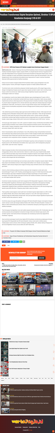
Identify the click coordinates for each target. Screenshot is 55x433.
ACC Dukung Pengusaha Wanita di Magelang (9, 282)
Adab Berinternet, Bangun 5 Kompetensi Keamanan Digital (19, 342)
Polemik (31, 378)
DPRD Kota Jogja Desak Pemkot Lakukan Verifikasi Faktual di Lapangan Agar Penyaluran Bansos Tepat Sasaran (29, 403)
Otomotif (28, 378)
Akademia (2, 378)
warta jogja (30, 430)
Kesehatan (17, 378)
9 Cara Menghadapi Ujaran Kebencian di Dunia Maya (18, 362)
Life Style (21, 378)
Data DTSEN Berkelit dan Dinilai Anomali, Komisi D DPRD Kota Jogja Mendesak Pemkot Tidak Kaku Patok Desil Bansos (30, 397)
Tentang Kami (25, 427)
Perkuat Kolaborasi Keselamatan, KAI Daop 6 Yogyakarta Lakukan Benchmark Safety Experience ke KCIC (27, 294)
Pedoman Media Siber (33, 427)
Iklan (39, 427)
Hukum (9, 378)
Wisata (52, 378)
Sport (42, 378)
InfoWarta (12, 378)
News (24, 378)
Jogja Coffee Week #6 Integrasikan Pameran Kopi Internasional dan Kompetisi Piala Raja (44, 294)
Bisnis (8, 245)
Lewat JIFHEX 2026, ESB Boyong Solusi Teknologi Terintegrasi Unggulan (26, 282)
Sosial (40, 378)
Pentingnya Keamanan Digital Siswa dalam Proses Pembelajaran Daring (21, 355)
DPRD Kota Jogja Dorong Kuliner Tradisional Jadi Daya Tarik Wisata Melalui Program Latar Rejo (30, 6)
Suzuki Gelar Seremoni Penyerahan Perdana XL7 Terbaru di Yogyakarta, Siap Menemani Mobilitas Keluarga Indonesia (44, 281)
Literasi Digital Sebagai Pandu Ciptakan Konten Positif (18, 348)
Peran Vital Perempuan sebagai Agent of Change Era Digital (19, 369)
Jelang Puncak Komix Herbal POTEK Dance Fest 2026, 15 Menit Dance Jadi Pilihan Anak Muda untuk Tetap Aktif (10, 294)
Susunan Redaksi (18, 427)
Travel (49, 378)
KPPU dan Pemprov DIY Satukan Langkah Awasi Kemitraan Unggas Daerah (29, 67)
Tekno (45, 378)
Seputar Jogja (35, 378)
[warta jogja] (27, 424)
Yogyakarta (2, 380)
